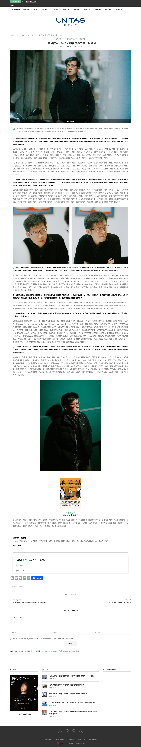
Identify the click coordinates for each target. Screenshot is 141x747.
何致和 (13, 586)
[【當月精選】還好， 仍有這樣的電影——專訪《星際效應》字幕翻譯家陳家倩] (44, 712)
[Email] (81, 731)
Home (12, 5)
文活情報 (119, 9)
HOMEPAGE (16, 9)
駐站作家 (44, 9)
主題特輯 (55, 9)
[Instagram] (67, 731)
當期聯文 (26, 9)
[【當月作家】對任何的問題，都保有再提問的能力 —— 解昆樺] (44, 677)
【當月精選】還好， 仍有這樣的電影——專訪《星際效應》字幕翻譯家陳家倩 (73, 712)
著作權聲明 (92, 739)
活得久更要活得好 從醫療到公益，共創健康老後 (66, 685)
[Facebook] (60, 731)
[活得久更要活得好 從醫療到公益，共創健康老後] (44, 686)
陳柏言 (69, 46)
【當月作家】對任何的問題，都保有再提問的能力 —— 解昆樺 (72, 676)
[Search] (130, 10)
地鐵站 (20, 586)
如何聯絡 (71, 739)
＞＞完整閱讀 (19, 565)
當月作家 (30, 35)
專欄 (35, 9)
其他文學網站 (60, 739)
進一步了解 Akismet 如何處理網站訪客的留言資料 (60, 651)
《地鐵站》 (70, 512)
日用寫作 (98, 9)
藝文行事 (108, 9)
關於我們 (47, 739)
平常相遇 (66, 9)
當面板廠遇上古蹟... (31, 2)
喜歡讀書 (76, 9)
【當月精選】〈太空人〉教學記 (30, 559)
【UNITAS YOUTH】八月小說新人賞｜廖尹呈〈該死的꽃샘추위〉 (73, 702)
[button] (22, 1)
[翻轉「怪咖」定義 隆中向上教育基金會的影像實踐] (44, 694)
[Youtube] (74, 731)
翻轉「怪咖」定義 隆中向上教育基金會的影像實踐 (68, 693)
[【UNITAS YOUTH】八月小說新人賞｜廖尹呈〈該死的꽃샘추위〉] (44, 703)
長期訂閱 (81, 739)
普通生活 (87, 9)
